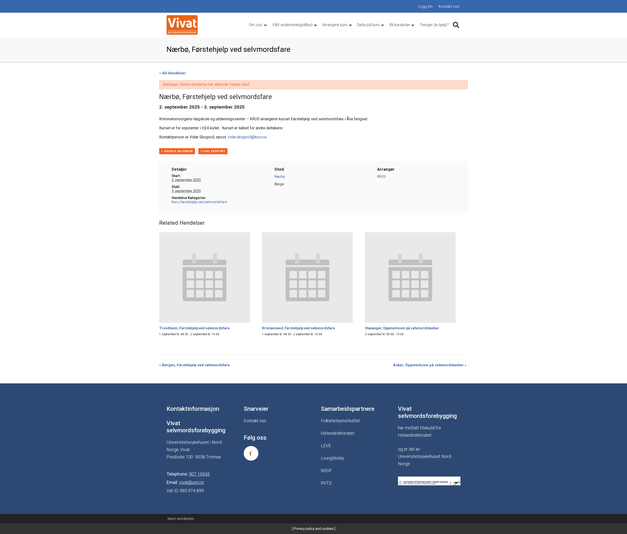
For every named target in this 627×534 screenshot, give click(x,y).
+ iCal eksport (213, 151)
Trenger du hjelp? (434, 24)
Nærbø (280, 176)
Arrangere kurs (335, 24)
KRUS (381, 176)
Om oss (256, 24)
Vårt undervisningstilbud (293, 24)
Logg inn (425, 6)
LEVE (326, 445)
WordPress (181, 519)
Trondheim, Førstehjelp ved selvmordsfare (194, 328)
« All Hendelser (172, 73)
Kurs (175, 202)
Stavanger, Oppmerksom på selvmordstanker (402, 328)
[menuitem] (425, 6)
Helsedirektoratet (337, 433)
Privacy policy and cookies (313, 529)
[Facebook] (251, 453)
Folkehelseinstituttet (340, 420)
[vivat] (182, 25)
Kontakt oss (448, 6)
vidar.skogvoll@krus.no (247, 137)
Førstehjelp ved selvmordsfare (203, 202)
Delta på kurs (368, 24)
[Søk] (456, 25)
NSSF (326, 470)
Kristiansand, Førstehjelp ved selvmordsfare (298, 328)
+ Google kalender (177, 151)
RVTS (326, 483)
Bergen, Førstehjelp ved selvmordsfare (194, 365)
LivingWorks (332, 458)
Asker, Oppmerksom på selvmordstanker (430, 365)
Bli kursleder (400, 24)
